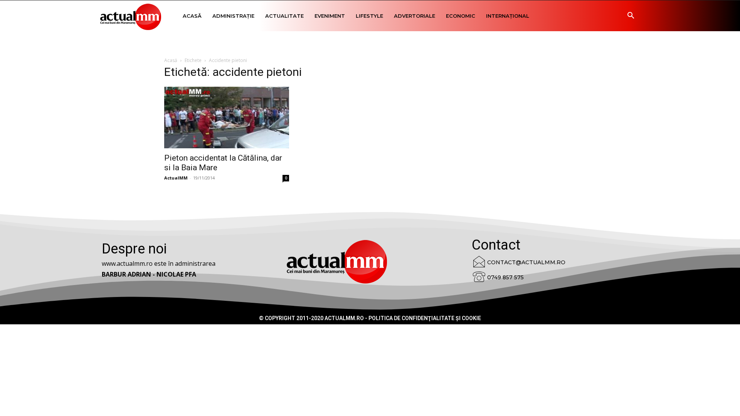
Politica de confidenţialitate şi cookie (424, 318)
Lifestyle (369, 16)
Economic (460, 16)
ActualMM (176, 178)
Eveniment (329, 16)
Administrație (233, 16)
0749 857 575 (505, 277)
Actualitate (284, 16)
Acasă (192, 16)
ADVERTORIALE (414, 16)
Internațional (507, 16)
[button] (630, 16)
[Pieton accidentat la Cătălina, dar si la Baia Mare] (226, 117)
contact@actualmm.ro (526, 262)
